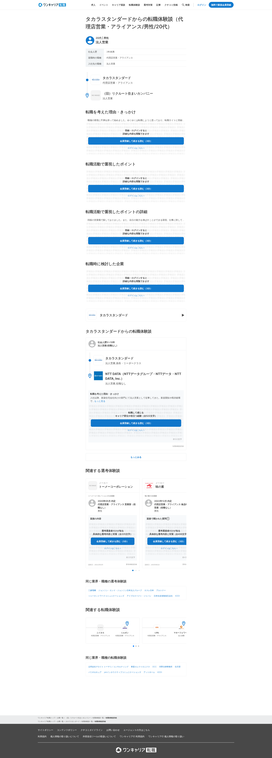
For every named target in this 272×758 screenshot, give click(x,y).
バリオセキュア (95, 672)
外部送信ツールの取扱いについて (99, 736)
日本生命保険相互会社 (163, 596)
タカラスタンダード (72, 721)
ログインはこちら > (136, 148)
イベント (103, 4)
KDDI (177, 596)
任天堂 (178, 666)
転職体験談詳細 (178, 446)
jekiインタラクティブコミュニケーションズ (122, 672)
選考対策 (148, 4)
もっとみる (136, 457)
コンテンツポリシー (67, 730)
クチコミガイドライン (92, 730)
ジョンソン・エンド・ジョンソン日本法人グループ (120, 590)
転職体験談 (134, 4)
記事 (158, 4)
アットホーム (149, 672)
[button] (136, 394)
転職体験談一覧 (98, 718)
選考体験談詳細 (131, 564)
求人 (93, 4)
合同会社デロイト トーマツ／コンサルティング (108, 666)
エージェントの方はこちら (136, 730)
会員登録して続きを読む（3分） (136, 141)
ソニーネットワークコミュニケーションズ (106, 596)
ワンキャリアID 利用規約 (132, 736)
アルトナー (161, 590)
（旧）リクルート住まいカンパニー (78, 718)
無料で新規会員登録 (221, 4)
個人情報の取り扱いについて (64, 736)
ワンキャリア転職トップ (46, 718)
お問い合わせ (113, 730)
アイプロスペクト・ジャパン (139, 596)
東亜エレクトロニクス (140, 666)
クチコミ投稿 (171, 4)
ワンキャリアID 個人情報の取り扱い (166, 736)
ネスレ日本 (149, 590)
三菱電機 (92, 590)
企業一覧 (60, 718)
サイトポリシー (45, 730)
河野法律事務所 (165, 666)
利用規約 (42, 736)
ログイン (201, 4)
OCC (154, 666)
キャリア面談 (118, 4)
